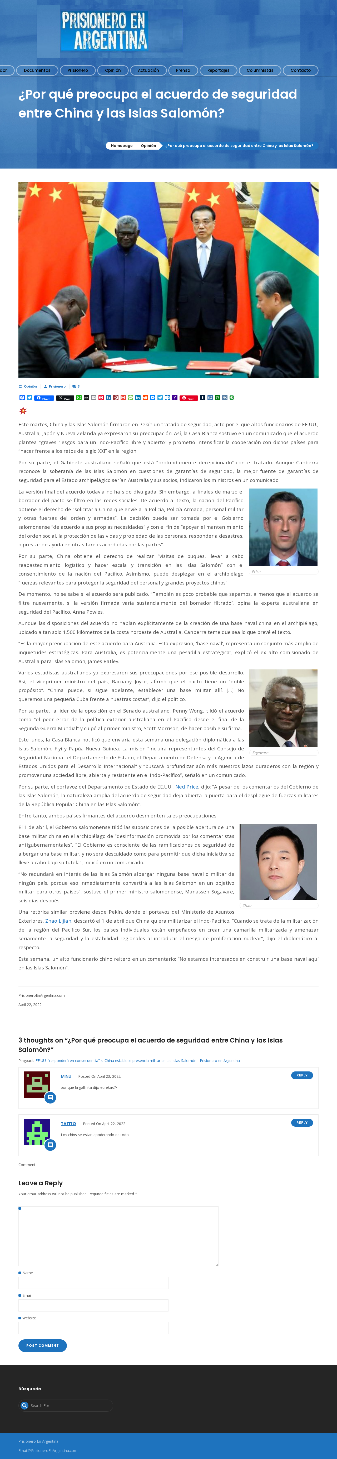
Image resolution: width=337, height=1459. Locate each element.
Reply (302, 1075)
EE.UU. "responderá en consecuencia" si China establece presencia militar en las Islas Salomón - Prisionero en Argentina (138, 1060)
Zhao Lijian (58, 920)
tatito (68, 1124)
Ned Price (187, 786)
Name (27, 1272)
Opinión (148, 146)
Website (29, 1317)
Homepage (122, 146)
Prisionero (57, 386)
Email (27, 1295)
